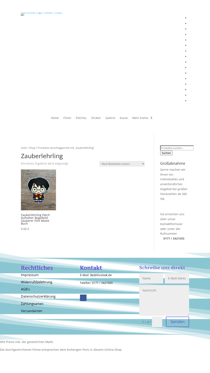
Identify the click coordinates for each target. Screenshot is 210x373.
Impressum (30, 275)
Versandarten (31, 311)
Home (55, 118)
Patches (81, 118)
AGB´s (25, 289)
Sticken (96, 118)
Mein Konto (140, 118)
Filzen (67, 118)
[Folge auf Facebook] (83, 298)
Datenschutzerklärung (38, 297)
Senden (177, 321)
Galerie (110, 118)
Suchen (166, 153)
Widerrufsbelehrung (36, 282)
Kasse (124, 118)
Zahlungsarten (32, 304)
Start (24, 148)
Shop (32, 148)
